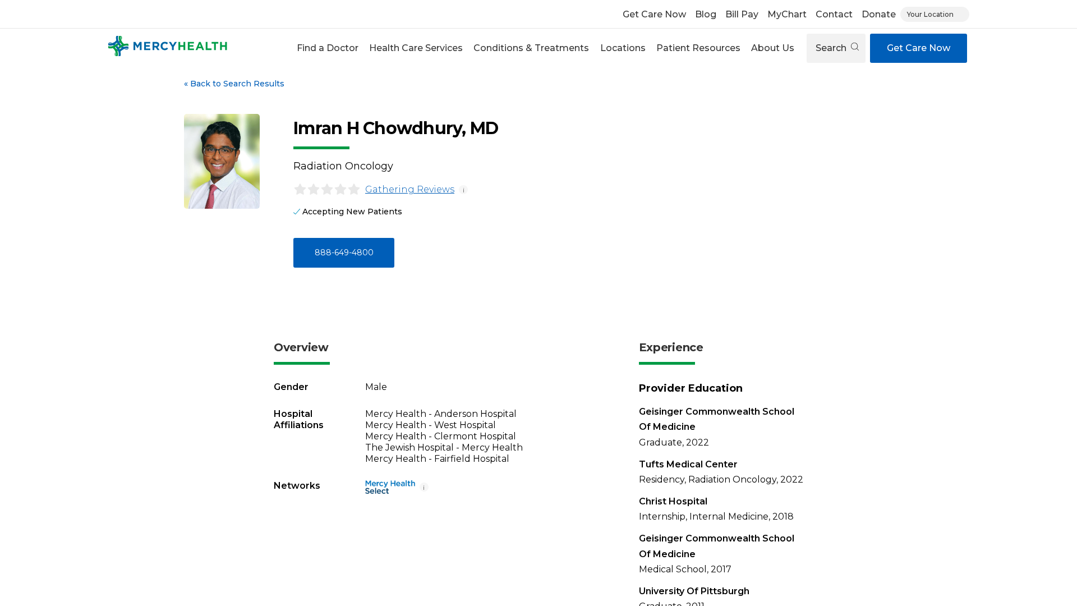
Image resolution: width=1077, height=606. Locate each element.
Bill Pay (741, 14)
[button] (327, 48)
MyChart (787, 14)
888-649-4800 (344, 252)
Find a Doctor (327, 48)
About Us (772, 48)
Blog (705, 14)
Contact (834, 14)
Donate (879, 14)
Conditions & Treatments (531, 48)
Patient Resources (698, 48)
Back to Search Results (234, 84)
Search (832, 48)
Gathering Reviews (409, 189)
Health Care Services (416, 48)
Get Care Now (654, 14)
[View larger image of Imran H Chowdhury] (222, 161)
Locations (623, 48)
